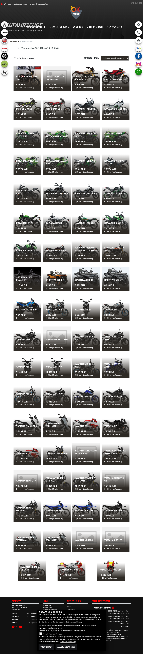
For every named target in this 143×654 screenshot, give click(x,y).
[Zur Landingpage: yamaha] (4, 40)
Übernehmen (46, 647)
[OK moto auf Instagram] (137, 3)
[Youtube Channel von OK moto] (141, 3)
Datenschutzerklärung (74, 622)
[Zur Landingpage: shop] (4, 71)
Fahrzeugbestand (35, 27)
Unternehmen (95, 27)
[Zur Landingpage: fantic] (4, 48)
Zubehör (78, 27)
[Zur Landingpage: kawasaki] (4, 32)
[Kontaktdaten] (138, 32)
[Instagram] (138, 64)
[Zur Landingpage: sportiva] (4, 56)
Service (64, 27)
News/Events (114, 27)
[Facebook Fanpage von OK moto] (133, 3)
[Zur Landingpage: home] (4, 24)
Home (20, 27)
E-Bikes (54, 27)
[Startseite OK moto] (71, 13)
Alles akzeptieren (66, 647)
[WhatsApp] (138, 71)
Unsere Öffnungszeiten (39, 4)
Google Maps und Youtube (52, 634)
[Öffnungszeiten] (138, 24)
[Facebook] (138, 56)
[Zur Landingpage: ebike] (4, 64)
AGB (69, 606)
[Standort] (138, 40)
